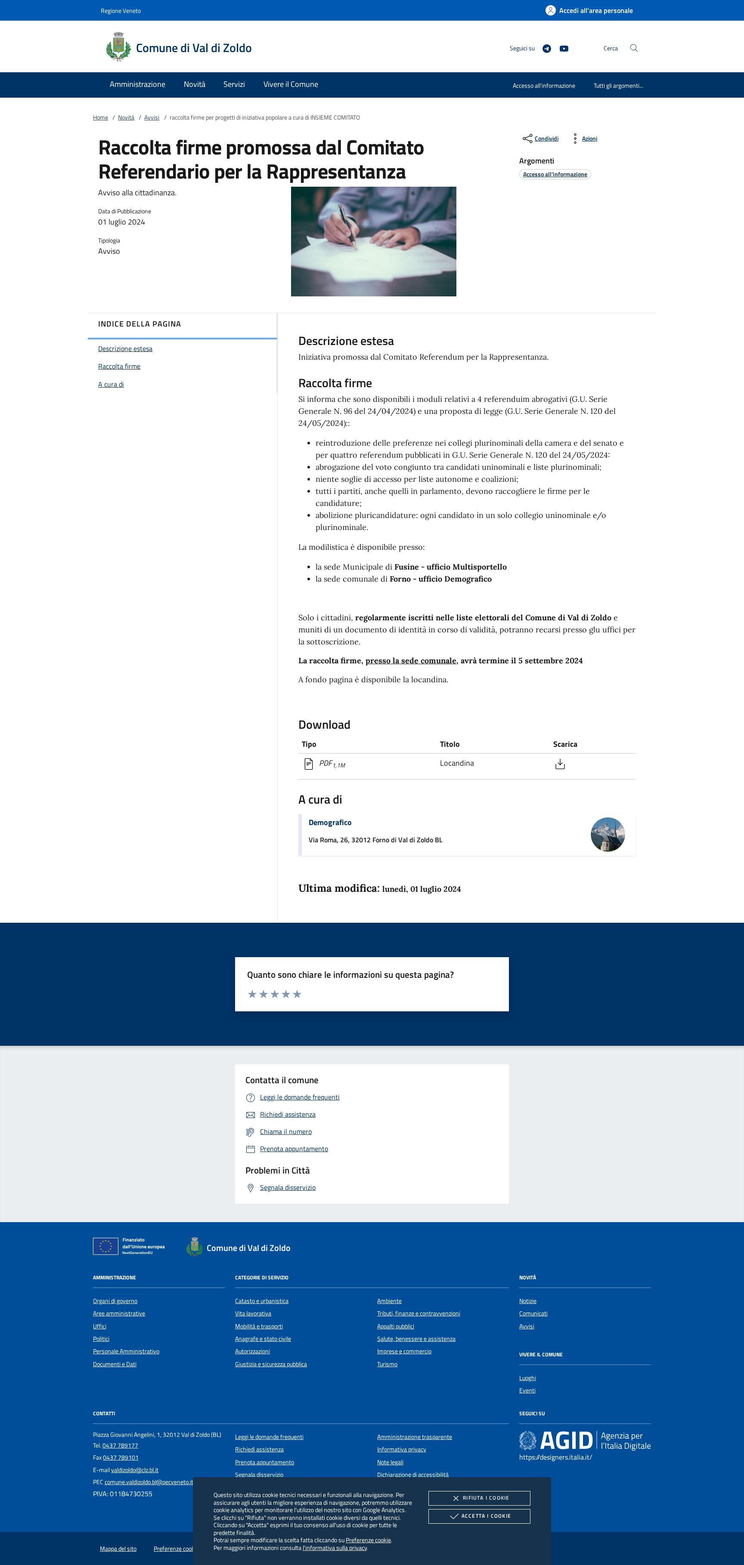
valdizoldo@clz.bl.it (134, 1470)
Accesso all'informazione (544, 85)
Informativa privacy (401, 1449)
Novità (126, 117)
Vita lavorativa (253, 1313)
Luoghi (527, 1378)
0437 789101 (121, 1457)
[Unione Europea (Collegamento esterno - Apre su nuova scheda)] (131, 1248)
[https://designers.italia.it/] (585, 1440)
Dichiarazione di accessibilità (413, 1474)
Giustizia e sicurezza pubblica (271, 1364)
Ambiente (389, 1301)
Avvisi (151, 117)
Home (100, 117)
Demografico (330, 822)
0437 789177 (120, 1445)
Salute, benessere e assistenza (416, 1338)
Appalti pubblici (395, 1326)
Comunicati (533, 1313)
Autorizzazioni (252, 1351)
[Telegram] (543, 47)
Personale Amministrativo (126, 1351)
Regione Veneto (121, 10)
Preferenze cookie (368, 1539)
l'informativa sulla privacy (335, 1547)
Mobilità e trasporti (259, 1326)
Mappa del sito (118, 1548)
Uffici (99, 1326)
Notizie (527, 1301)
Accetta (486, 1516)
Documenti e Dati (114, 1364)
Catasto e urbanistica (261, 1301)
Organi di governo (115, 1301)
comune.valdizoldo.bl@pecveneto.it (149, 1482)
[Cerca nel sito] (634, 48)
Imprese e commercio (404, 1351)
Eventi (527, 1390)
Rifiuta (486, 1498)
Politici (101, 1338)
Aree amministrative (119, 1313)
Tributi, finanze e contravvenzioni (418, 1313)
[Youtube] (560, 47)
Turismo (387, 1364)
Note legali (390, 1462)
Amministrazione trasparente (414, 1437)
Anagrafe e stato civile (263, 1338)
